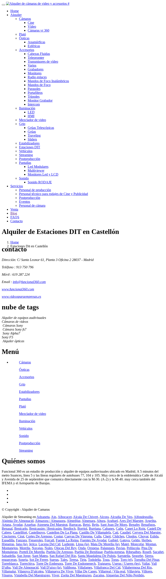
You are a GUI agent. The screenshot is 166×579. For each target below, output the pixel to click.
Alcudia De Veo (121, 517)
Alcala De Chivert (85, 517)
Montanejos (10, 548)
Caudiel (125, 532)
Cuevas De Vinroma (78, 536)
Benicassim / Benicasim (45, 528)
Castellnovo (37, 532)
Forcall (49, 540)
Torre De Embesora (49, 563)
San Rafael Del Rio (62, 556)
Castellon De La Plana (62, 532)
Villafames (85, 567)
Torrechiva (27, 563)
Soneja (23, 559)
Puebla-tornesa (114, 552)
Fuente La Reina (67, 540)
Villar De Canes (86, 571)
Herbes (146, 540)
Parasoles (34, 89)
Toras (115, 559)
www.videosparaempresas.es (21, 296)
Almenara (88, 521)
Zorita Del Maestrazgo (76, 575)
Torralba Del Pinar (146, 559)
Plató (22, 34)
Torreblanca (10, 563)
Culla (97, 536)
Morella (24, 548)
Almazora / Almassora (50, 521)
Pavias (120, 548)
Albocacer (65, 517)
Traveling (34, 135)
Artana (6, 524)
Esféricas (34, 46)
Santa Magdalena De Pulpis (97, 556)
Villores (147, 571)
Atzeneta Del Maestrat (52, 524)
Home (14, 11)
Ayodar (17, 524)
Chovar (143, 536)
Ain (53, 517)
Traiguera (103, 563)
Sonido (24, 178)
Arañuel (112, 521)
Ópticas (24, 38)
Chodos (131, 536)
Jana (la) (21, 544)
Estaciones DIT (29, 147)
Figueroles (36, 540)
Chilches (118, 536)
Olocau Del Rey (65, 548)
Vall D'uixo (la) (50, 567)
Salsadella (8, 556)
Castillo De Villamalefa (95, 532)
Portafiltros (35, 92)
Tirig (83, 559)
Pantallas (25, 163)
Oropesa (93, 548)
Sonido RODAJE (40, 182)
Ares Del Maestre (131, 521)
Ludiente (68, 544)
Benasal (7, 528)
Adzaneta (43, 517)
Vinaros (7, 575)
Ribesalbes (133, 552)
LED (31, 112)
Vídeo (32, 26)
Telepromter (36, 57)
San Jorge (23, 556)
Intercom (34, 104)
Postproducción (29, 159)
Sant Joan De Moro (114, 524)
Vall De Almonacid (25, 567)
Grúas (32, 131)
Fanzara (21, 540)
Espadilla (8, 540)
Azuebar (29, 524)
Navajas (37, 548)
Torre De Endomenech (80, 563)
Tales (63, 559)
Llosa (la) (82, 544)
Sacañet (158, 552)
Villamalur (9, 571)
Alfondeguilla (143, 517)
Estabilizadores (29, 143)
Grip (22, 124)
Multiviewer (36, 170)
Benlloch (69, 528)
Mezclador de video (32, 120)
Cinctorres (9, 536)
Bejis (95, 524)
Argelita (150, 521)
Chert (107, 536)
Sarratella (123, 556)
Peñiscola (133, 548)
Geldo (135, 540)
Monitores (35, 73)
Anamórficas (36, 42)
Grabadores (35, 69)
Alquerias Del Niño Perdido (125, 575)
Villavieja (133, 571)
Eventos (24, 201)
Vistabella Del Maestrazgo (32, 575)
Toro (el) (126, 559)
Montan (150, 544)
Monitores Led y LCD (43, 174)
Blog (13, 213)
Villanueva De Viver (59, 571)
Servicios (16, 186)
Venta (14, 209)
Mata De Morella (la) (105, 544)
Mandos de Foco (39, 85)
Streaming (26, 155)
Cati (115, 532)
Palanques (107, 548)
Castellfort (20, 532)
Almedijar (73, 521)
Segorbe (137, 556)
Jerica (33, 544)
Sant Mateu (40, 556)
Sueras (54, 559)
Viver (55, 575)
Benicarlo (20, 528)
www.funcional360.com (18, 289)
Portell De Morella (32, 552)
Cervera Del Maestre (146, 532)
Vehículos (25, 151)
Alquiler (16, 15)
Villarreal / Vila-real (111, 571)
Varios (32, 65)
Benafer (134, 524)
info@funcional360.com (29, 282)
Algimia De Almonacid (18, 521)
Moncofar (137, 544)
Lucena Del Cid (49, 544)
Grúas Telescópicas (41, 128)
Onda (82, 548)
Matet (125, 544)
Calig (119, 528)
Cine (31, 22)
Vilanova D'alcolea (30, 571)
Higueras (8, 544)
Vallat (146, 563)
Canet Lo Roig (135, 528)
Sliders (32, 139)
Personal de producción (35, 190)
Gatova (125, 540)
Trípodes (34, 96)
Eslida (154, 536)
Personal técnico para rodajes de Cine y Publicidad (53, 194)
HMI (31, 116)
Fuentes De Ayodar (93, 540)
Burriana (95, 528)
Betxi (86, 524)
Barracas (75, 524)
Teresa (73, 559)
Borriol (82, 528)
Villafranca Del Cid (107, 567)
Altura (101, 521)
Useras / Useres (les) (126, 563)
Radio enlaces (37, 77)
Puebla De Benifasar (88, 552)
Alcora (104, 517)
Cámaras (25, 19)
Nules (49, 548)
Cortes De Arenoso (39, 536)
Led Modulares (38, 166)
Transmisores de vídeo (43, 61)
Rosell (146, 552)
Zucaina (98, 575)
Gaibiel (113, 540)
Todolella (94, 559)
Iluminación (27, 108)
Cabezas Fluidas (39, 54)
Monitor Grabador (40, 100)
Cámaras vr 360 (38, 30)
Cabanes (108, 528)
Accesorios (26, 50)
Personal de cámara (32, 205)
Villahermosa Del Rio (137, 567)
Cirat (21, 536)
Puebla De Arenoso (59, 552)
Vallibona (69, 567)
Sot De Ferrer (38, 559)
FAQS (14, 217)
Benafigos (148, 524)
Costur (58, 536)
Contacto (16, 221)
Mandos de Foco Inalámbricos (48, 81)
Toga (105, 559)
